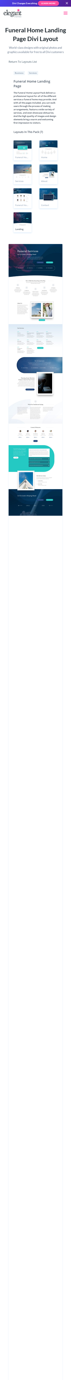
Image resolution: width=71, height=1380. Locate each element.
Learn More (48, 3)
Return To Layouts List (23, 62)
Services (33, 73)
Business (19, 73)
